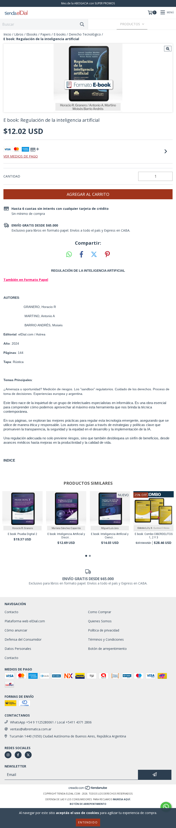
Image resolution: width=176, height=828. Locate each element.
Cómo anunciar (16, 630)
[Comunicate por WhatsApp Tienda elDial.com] (165, 807)
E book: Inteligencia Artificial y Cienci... (110, 535)
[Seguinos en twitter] (28, 754)
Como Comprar (99, 612)
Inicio (7, 34)
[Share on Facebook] (81, 254)
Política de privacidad (103, 630)
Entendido (88, 822)
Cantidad (11, 176)
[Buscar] (82, 24)
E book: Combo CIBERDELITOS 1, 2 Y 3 (154, 535)
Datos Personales (18, 648)
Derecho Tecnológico (85, 34)
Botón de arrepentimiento (107, 648)
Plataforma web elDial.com (25, 621)
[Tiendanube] (88, 789)
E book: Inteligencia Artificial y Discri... (66, 535)
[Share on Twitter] (94, 254)
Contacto (11, 612)
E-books (60, 34)
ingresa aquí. (122, 799)
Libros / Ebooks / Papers (32, 34)
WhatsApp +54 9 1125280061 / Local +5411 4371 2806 (51, 722)
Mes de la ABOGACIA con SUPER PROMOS (88, 3)
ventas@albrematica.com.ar (30, 729)
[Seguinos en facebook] (18, 754)
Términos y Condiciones (106, 639)
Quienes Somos (100, 621)
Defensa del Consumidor (23, 639)
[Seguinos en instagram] (8, 754)
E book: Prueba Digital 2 (22, 534)
